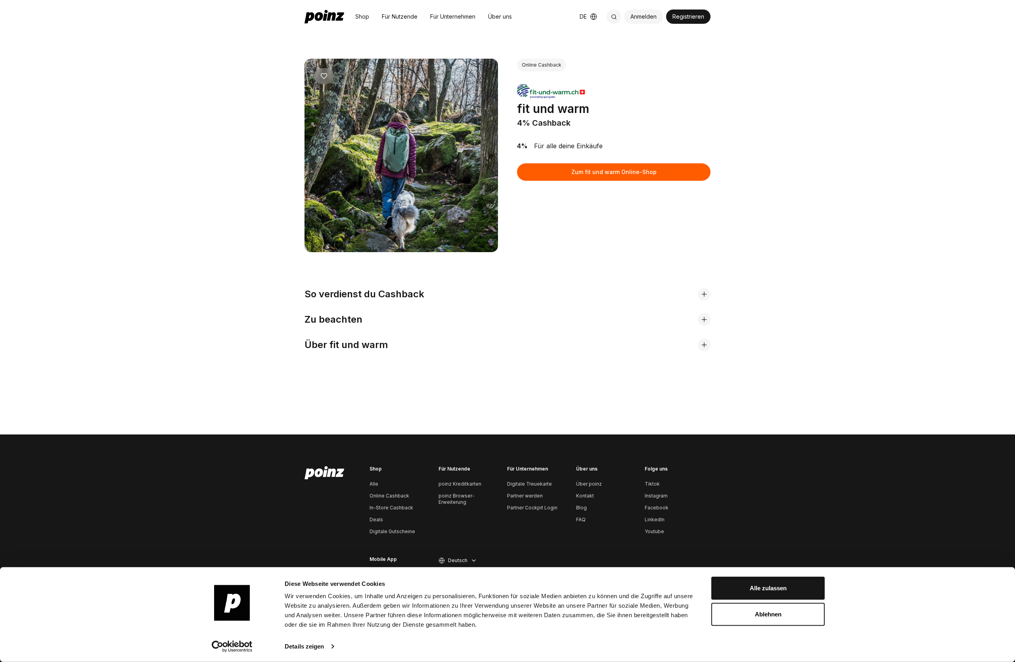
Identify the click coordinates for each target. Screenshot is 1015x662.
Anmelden (643, 16)
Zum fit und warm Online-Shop (614, 171)
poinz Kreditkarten (460, 484)
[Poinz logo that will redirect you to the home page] (324, 473)
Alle (374, 484)
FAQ (581, 519)
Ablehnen (768, 613)
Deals (376, 519)
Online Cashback (389, 496)
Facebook (656, 508)
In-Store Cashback (391, 508)
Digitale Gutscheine (392, 531)
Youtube (654, 531)
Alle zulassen (768, 588)
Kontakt (585, 496)
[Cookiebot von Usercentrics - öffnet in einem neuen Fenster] (232, 646)
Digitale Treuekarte (529, 484)
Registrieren (688, 16)
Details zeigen (304, 646)
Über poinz (589, 484)
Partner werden (525, 496)
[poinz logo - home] (324, 16)
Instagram (656, 496)
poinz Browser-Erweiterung (457, 499)
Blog (581, 508)
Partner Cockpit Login (532, 508)
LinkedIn (655, 519)
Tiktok (652, 484)
